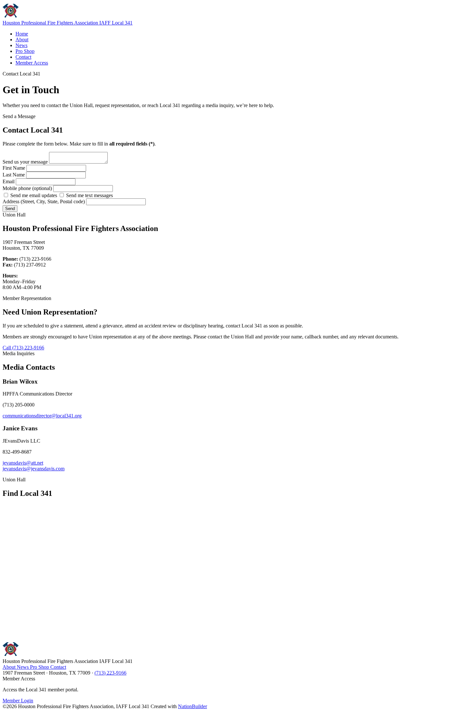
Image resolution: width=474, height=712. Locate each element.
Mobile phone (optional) (28, 188)
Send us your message (26, 162)
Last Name (14, 174)
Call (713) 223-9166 (23, 347)
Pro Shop (25, 51)
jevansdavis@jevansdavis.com (33, 468)
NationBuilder (192, 706)
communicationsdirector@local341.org (42, 415)
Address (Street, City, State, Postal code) (44, 201)
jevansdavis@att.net (23, 463)
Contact (23, 57)
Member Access (31, 62)
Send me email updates (33, 195)
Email (9, 181)
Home (21, 33)
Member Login (18, 700)
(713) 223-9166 (110, 673)
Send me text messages (89, 195)
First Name (14, 168)
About (21, 39)
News (21, 45)
